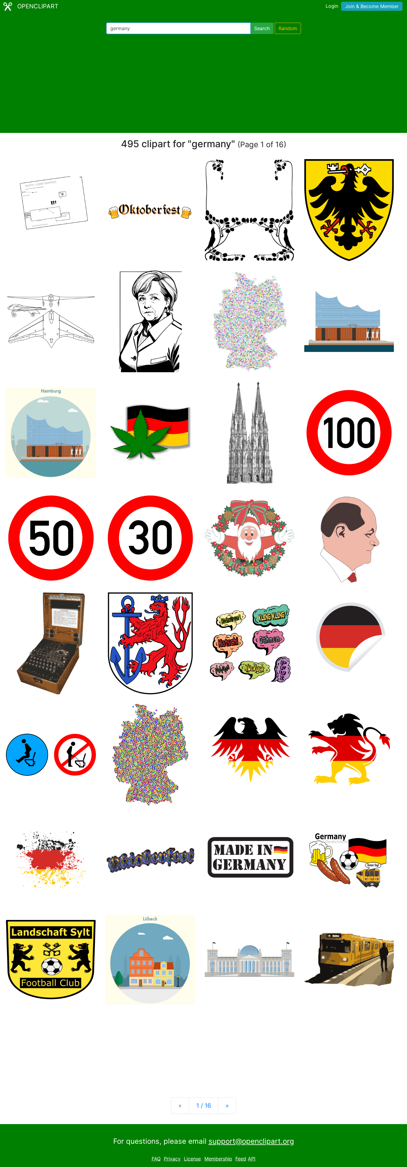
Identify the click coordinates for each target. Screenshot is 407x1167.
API (251, 1159)
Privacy (172, 1159)
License (192, 1159)
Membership (218, 1159)
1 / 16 (203, 1105)
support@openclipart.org (251, 1141)
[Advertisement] (203, 83)
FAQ (156, 1159)
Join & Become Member (372, 6)
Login (332, 6)
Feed (240, 1159)
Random (288, 28)
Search (262, 28)
